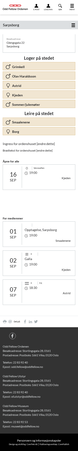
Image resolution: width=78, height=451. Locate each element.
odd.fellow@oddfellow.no (27, 366)
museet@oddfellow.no (25, 426)
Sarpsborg (11, 25)
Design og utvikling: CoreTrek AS (23, 444)
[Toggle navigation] (73, 25)
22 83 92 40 (20, 362)
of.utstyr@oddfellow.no (25, 396)
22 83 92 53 (20, 422)
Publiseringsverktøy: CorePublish (54, 444)
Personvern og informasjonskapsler (39, 440)
